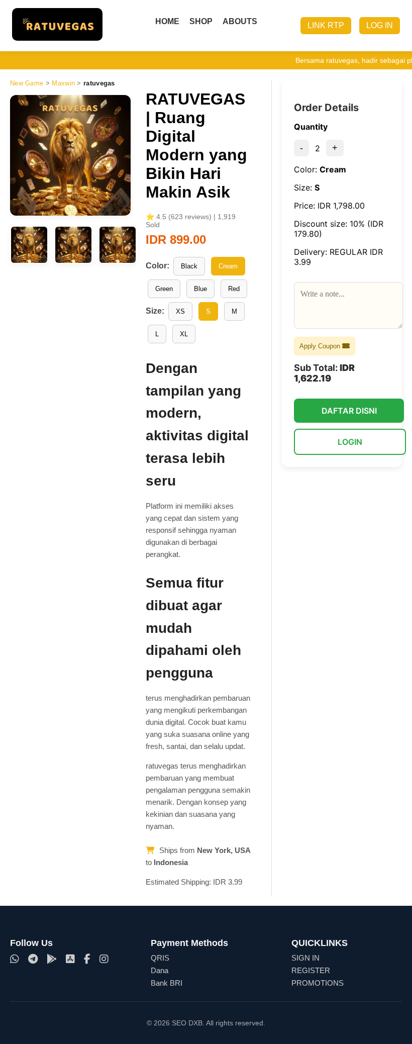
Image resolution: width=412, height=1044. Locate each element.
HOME (167, 21)
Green (164, 289)
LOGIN (350, 442)
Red (234, 289)
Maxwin (63, 83)
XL (184, 334)
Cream (228, 266)
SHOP (201, 21)
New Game (26, 83)
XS (180, 311)
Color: (157, 265)
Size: (155, 311)
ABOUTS (240, 21)
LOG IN (379, 25)
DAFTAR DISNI (349, 411)
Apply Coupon (320, 346)
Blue (200, 289)
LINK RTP (325, 25)
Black (189, 266)
